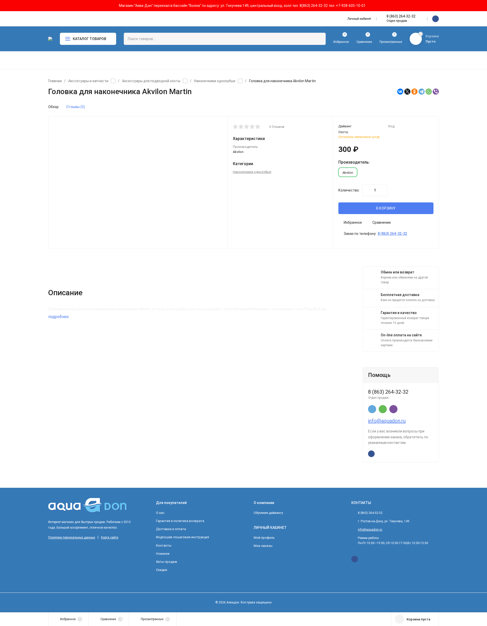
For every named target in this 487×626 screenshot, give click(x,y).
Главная (55, 81)
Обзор (53, 107)
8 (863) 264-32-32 (401, 16)
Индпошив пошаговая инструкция (182, 537)
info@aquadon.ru (387, 421)
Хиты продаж (166, 562)
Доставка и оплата (171, 529)
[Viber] (436, 92)
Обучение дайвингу (268, 513)
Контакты (163, 545)
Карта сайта (109, 537)
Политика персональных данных (71, 537)
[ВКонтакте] (400, 92)
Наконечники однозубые (214, 81)
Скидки (161, 570)
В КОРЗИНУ (385, 208)
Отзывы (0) (75, 107)
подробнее (59, 316)
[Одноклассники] (414, 92)
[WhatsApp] (429, 92)
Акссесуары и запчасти (88, 81)
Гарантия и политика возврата (180, 521)
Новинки (162, 553)
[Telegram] (422, 92)
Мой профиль (264, 538)
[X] (407, 92)
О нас (160, 513)
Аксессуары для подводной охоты (151, 81)
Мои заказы (263, 546)
